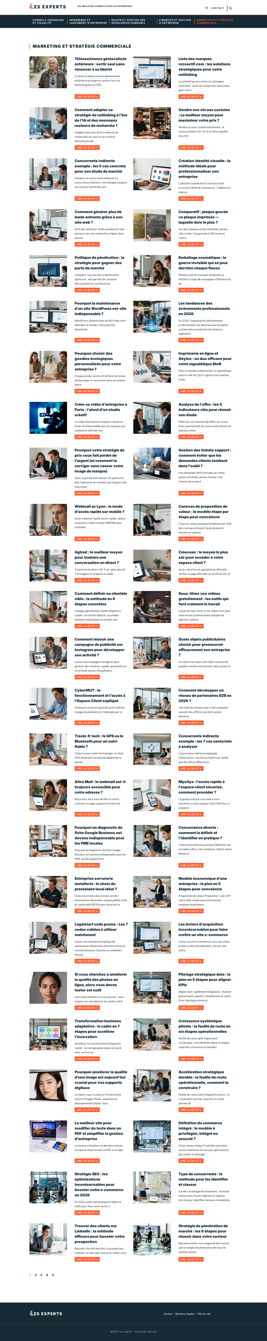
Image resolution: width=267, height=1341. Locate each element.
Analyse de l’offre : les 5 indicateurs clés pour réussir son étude (205, 409)
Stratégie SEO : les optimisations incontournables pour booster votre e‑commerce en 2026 (99, 1184)
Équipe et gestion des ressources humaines (129, 21)
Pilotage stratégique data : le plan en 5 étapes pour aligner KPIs (205, 979)
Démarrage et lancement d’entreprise (88, 21)
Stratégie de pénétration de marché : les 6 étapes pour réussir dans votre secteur (203, 1231)
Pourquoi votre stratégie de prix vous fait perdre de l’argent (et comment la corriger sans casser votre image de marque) (99, 460)
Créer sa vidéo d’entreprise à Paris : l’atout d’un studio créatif (101, 409)
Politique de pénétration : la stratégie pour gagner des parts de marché (99, 262)
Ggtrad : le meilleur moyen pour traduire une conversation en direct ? (98, 557)
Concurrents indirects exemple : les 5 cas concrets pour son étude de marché (100, 166)
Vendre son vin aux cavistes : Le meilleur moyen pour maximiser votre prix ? (204, 115)
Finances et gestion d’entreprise (175, 21)
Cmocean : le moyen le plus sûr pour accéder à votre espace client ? (203, 557)
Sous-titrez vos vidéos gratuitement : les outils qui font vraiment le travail (203, 598)
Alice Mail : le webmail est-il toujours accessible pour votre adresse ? (100, 787)
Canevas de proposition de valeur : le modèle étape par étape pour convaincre (204, 511)
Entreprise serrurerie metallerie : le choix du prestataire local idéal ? (96, 883)
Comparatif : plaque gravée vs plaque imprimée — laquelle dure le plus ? (203, 217)
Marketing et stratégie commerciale (215, 21)
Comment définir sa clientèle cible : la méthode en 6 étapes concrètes (101, 598)
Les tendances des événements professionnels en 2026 (204, 308)
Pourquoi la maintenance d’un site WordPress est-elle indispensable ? (100, 308)
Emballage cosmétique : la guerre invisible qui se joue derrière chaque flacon (203, 262)
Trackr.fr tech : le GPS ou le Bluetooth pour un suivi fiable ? (99, 741)
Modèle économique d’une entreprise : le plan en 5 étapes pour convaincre (203, 883)
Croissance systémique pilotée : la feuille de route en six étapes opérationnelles (204, 1026)
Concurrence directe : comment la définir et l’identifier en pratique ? (200, 832)
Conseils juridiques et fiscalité (49, 21)
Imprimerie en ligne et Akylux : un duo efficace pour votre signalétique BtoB (205, 358)
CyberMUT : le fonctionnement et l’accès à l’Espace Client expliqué (100, 695)
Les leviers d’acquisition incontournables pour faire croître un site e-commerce (203, 929)
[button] (230, 8)
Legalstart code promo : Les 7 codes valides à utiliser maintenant (101, 929)
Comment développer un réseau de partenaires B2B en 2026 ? (205, 695)
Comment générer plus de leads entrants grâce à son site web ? (99, 217)
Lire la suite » (87, 96)
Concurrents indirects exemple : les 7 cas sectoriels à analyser (205, 741)
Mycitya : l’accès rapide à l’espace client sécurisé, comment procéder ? (202, 787)
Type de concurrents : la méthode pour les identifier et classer (203, 1179)
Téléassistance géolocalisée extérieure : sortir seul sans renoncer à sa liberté (101, 64)
